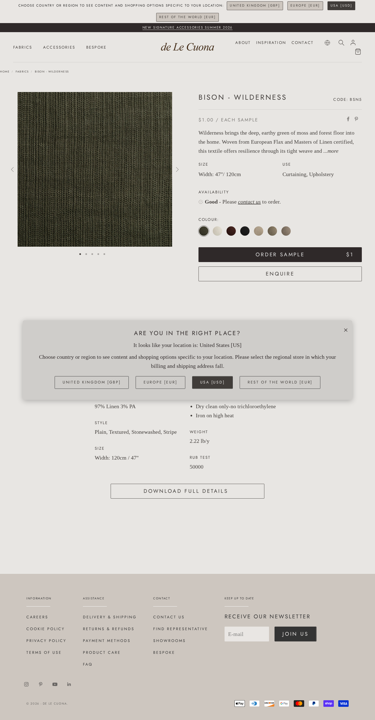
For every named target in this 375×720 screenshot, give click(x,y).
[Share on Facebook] (348, 119)
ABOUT (243, 42)
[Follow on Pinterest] (40, 684)
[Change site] (327, 43)
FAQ (88, 664)
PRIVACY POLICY (46, 640)
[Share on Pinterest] (356, 119)
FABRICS (22, 47)
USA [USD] (341, 5)
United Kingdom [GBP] (255, 5)
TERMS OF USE (44, 652)
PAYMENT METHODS (107, 640)
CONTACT (303, 42)
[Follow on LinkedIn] (69, 684)
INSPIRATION (271, 42)
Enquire (280, 273)
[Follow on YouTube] (55, 684)
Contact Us (169, 617)
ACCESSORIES (59, 47)
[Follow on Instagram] (26, 684)
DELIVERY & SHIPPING (110, 617)
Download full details (186, 491)
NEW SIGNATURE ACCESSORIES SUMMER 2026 (187, 27)
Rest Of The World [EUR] (187, 17)
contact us (249, 202)
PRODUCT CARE (102, 652)
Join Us (295, 634)
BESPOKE (96, 47)
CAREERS (37, 617)
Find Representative (180, 629)
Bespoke (164, 652)
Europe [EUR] (305, 5)
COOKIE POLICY (45, 629)
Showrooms (169, 640)
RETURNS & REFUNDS (109, 629)
